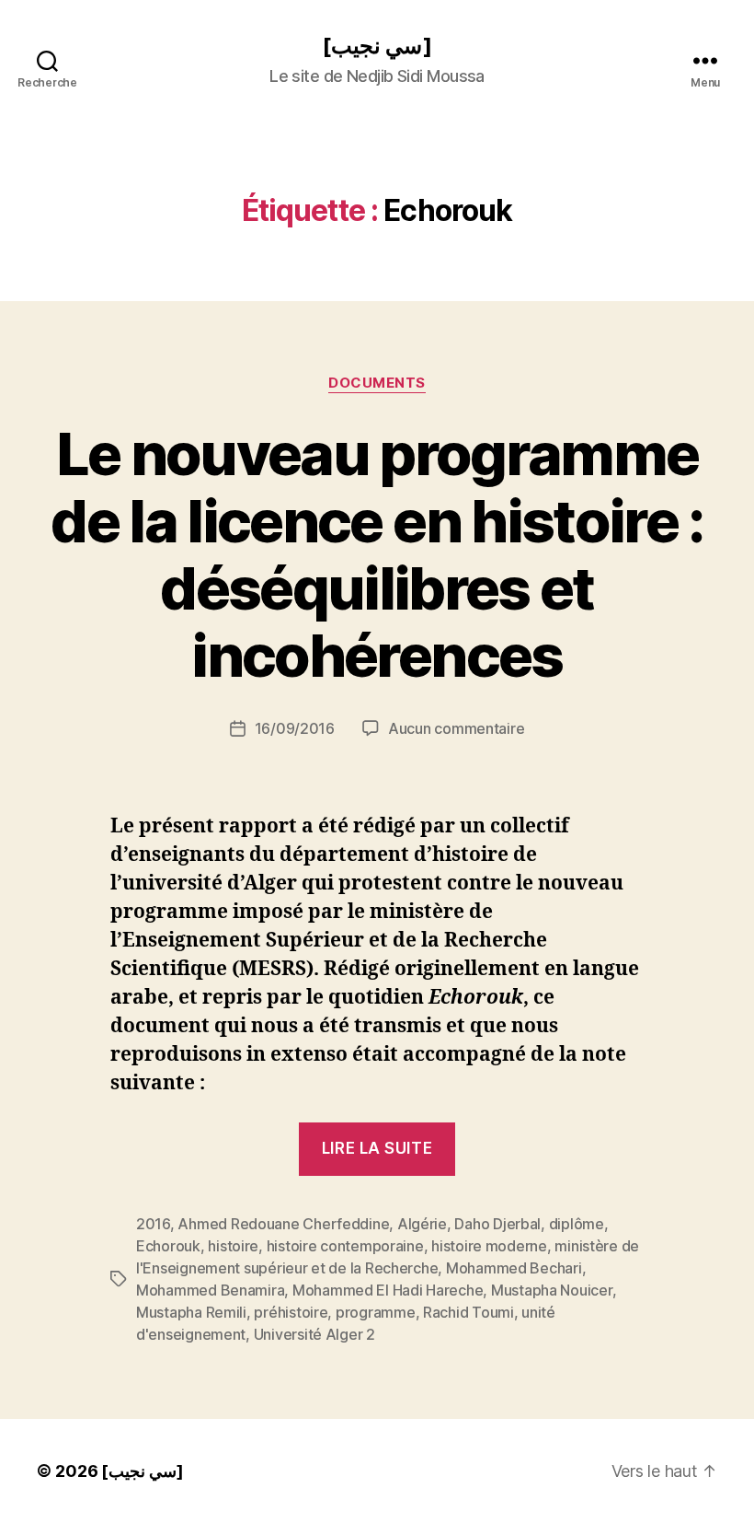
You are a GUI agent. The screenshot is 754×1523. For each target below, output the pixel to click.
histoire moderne (489, 1246)
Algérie (422, 1224)
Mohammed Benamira (210, 1290)
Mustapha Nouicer (551, 1290)
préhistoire (290, 1312)
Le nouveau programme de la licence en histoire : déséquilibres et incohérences (377, 554)
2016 (153, 1224)
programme (376, 1312)
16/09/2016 (295, 728)
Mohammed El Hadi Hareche (388, 1290)
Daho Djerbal (497, 1224)
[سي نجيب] (376, 46)
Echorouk (168, 1246)
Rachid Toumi (468, 1312)
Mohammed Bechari (514, 1268)
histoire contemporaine (345, 1246)
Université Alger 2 (314, 1334)
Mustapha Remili (191, 1312)
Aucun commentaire (456, 728)
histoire (233, 1246)
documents (377, 383)
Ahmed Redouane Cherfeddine (283, 1224)
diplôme (576, 1224)
